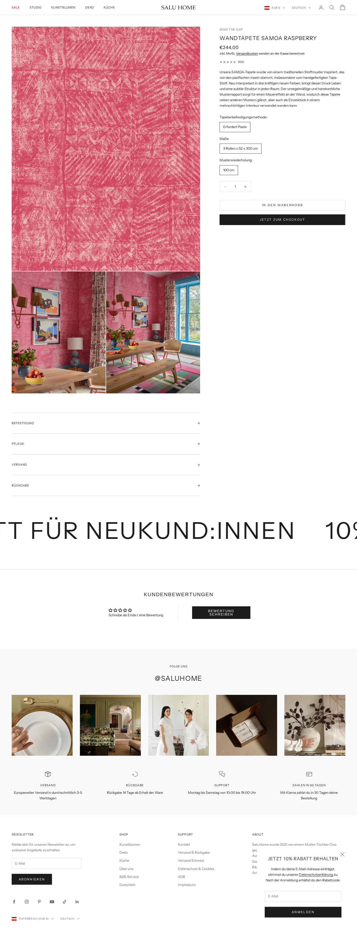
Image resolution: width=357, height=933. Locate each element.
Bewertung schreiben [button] (221, 612)
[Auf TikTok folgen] (64, 901)
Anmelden (303, 912)
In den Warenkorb (282, 205)
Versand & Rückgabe (194, 852)
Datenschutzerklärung (316, 874)
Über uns (126, 869)
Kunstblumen (63, 7)
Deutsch (299, 7)
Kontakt (184, 844)
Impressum (187, 885)
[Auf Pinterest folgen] (39, 901)
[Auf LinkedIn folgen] (77, 901)
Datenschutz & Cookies (196, 869)
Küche (109, 7)
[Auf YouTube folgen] (52, 901)
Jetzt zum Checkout (282, 220)
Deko (89, 7)
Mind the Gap (231, 29)
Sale (16, 7)
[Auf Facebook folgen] (14, 901)
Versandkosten (247, 54)
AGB (181, 877)
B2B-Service (129, 877)
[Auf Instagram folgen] (26, 901)
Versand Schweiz (191, 860)
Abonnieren (32, 879)
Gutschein (127, 885)
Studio (36, 7)
